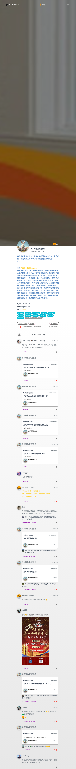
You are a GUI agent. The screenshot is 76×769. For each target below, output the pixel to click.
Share (32, 323)
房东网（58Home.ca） (29, 268)
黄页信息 (23, 309)
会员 (57, 244)
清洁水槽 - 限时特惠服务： (32, 491)
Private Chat (23, 323)
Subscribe (54, 323)
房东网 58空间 (13, 5)
